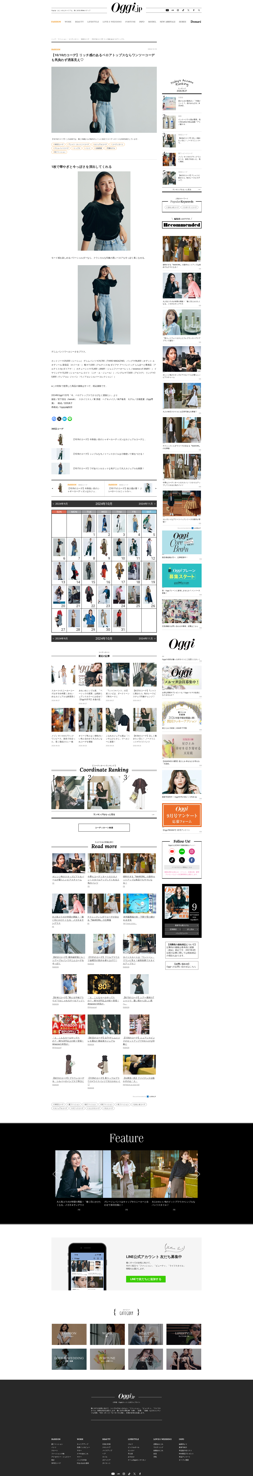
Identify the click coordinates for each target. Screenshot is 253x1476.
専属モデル (111, 148)
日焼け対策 (106, 1444)
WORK (68, 21)
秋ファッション (59, 152)
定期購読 (173, 929)
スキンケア (106, 1447)
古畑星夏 (99, 148)
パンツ (88, 148)
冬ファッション (123, 1104)
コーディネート (74, 39)
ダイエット (106, 1463)
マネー (79, 1450)
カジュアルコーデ (100, 144)
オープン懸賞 (184, 1460)
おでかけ (131, 1457)
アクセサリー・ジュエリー (61, 1457)
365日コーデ (85, 39)
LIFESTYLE (93, 21)
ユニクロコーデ (94, 1108)
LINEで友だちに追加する (146, 1279)
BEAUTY (79, 21)
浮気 (155, 1457)
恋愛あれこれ (158, 1444)
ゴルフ (130, 1444)
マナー (79, 1457)
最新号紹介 (183, 1447)
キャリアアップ (82, 1444)
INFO (142, 21)
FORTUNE (130, 21)
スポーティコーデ (190, 207)
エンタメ (131, 1450)
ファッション (62, 39)
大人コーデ (109, 1108)
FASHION (56, 21)
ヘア (104, 1454)
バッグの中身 (82, 1460)
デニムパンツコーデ (61, 148)
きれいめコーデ (139, 1104)
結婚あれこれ (158, 1450)
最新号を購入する (182, 925)
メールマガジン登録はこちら (182, 867)
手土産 (130, 1454)
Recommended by (139, 1096)
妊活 (155, 1454)
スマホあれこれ (82, 1454)
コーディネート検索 (104, 828)
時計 (53, 1460)
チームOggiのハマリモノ (137, 1460)
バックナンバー (182, 933)
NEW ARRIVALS (167, 21)
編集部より (183, 1444)
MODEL (152, 21)
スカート (54, 1450)
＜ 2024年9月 (60, 503)
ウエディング (158, 1447)
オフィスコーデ (77, 1108)
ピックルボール (133, 1447)
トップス (77, 148)
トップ (53, 39)
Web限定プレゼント (186, 1454)
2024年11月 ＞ (147, 503)
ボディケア (106, 1460)
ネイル (104, 1457)
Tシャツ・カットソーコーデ (79, 144)
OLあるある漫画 (83, 1463)
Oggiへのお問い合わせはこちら (181, 966)
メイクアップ (107, 1450)
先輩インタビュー (83, 1447)
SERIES (182, 21)
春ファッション (90, 1104)
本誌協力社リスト (185, 1450)
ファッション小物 (57, 1454)
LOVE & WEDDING (112, 21)
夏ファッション (74, 1104)
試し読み (190, 929)
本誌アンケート (184, 1457)
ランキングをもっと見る (104, 814)
